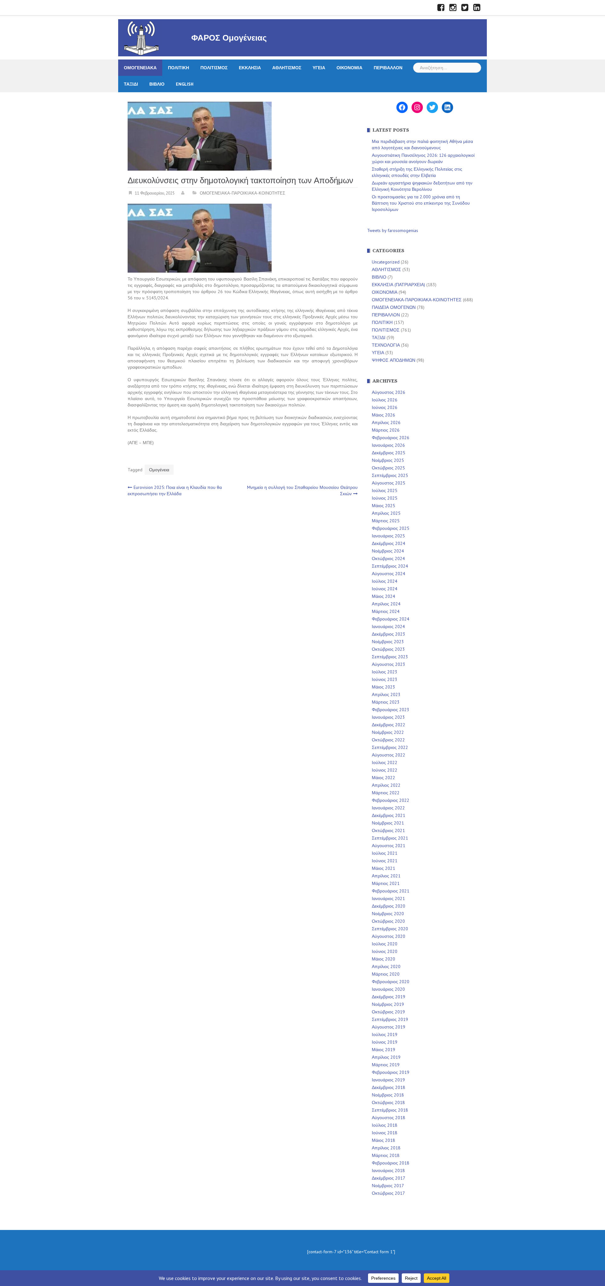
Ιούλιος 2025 (384, 490)
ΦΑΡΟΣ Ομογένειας (229, 37)
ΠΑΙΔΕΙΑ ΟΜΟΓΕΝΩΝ (394, 307)
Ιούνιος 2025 (384, 498)
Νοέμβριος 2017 (388, 1185)
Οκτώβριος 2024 (388, 558)
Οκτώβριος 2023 (388, 649)
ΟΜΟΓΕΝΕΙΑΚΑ (140, 68)
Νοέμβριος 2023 (388, 641)
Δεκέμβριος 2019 (388, 997)
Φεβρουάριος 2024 (390, 619)
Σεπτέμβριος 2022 (390, 747)
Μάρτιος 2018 (386, 1155)
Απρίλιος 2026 (386, 422)
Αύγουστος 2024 (388, 573)
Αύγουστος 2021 (388, 845)
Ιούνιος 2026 (384, 407)
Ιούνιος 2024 (384, 589)
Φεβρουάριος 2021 (390, 891)
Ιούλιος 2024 (384, 581)
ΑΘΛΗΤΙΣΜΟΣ (286, 68)
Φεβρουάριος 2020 (390, 981)
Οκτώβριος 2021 (388, 830)
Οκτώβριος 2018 (388, 1102)
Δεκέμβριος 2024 (388, 543)
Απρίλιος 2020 (386, 966)
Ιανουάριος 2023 (388, 717)
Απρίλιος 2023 (386, 694)
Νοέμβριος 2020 (388, 913)
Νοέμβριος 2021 (388, 823)
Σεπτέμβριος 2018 (390, 1110)
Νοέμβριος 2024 (388, 551)
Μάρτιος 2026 (386, 430)
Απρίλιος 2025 (386, 513)
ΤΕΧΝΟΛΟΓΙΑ (386, 345)
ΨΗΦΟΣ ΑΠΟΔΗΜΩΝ (393, 360)
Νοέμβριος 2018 (388, 1095)
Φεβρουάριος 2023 (390, 709)
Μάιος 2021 (383, 868)
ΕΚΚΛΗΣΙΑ (250, 68)
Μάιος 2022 (383, 777)
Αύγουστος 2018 (388, 1117)
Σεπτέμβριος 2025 (390, 475)
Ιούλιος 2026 (384, 400)
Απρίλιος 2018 (386, 1148)
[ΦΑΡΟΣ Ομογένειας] (141, 37)
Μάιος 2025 (383, 505)
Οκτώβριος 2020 (388, 921)
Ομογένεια (159, 470)
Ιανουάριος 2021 (388, 898)
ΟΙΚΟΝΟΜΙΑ (349, 68)
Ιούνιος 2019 (384, 1042)
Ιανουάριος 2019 (388, 1080)
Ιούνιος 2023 (384, 679)
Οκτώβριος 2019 (388, 1012)
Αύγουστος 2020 (388, 936)
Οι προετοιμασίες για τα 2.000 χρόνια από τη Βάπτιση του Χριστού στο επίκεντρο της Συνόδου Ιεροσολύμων (421, 203)
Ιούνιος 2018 (384, 1133)
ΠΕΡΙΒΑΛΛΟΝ (388, 68)
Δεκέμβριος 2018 (388, 1087)
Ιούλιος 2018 (384, 1125)
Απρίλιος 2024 (386, 604)
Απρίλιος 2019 (386, 1057)
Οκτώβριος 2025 (388, 468)
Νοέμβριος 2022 (388, 732)
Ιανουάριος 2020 (388, 989)
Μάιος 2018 (383, 1140)
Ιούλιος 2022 (384, 762)
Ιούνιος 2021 (384, 861)
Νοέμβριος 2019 (388, 1004)
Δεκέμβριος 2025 (388, 453)
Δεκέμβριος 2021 (388, 815)
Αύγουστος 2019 (388, 1027)
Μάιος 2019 (383, 1049)
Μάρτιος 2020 (386, 974)
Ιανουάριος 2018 (388, 1170)
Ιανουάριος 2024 (388, 626)
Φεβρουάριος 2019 (390, 1072)
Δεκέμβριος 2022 (388, 725)
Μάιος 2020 (383, 959)
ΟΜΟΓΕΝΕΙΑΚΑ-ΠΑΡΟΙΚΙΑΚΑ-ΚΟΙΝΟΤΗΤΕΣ (242, 193)
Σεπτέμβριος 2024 (390, 566)
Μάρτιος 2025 (386, 521)
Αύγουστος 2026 (388, 392)
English (184, 84)
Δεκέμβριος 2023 (388, 634)
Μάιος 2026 (383, 415)
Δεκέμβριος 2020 (388, 906)
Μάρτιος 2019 (386, 1065)
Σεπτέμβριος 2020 (390, 929)
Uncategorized (386, 262)
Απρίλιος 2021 (386, 876)
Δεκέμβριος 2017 (388, 1178)
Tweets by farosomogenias (392, 230)
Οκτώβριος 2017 (388, 1193)
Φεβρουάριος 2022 (390, 800)
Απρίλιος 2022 (386, 785)
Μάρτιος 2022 (386, 793)
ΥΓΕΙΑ (319, 68)
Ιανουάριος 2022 (388, 808)
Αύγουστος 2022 (388, 755)
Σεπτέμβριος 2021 (390, 838)
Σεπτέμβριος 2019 (390, 1019)
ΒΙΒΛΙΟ (156, 84)
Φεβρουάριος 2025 (390, 528)
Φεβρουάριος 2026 (390, 437)
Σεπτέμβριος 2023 (390, 657)
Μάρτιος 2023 (386, 702)
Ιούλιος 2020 (384, 944)
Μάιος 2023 (383, 687)
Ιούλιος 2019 (384, 1034)
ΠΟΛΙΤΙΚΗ (178, 68)
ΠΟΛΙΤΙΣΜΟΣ (214, 68)
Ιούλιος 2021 (384, 853)
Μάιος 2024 (383, 596)
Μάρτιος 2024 (386, 611)
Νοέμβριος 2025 (388, 460)
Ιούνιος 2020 (384, 951)
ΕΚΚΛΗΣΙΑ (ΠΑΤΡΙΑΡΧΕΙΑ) (398, 284)
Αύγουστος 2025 (388, 483)
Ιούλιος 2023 (384, 672)
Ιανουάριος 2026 (388, 445)
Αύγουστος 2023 (388, 664)
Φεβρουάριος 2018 (390, 1163)
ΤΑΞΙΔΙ (131, 84)
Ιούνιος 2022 (384, 770)
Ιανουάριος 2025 (388, 536)
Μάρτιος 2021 (386, 883)
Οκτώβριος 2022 (388, 740)
